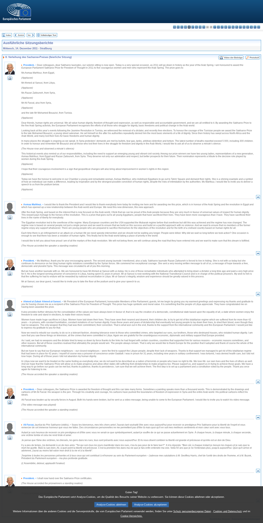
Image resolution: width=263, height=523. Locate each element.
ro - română (244, 27)
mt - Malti (229, 27)
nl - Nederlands (233, 27)
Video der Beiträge (233, 57)
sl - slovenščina (251, 27)
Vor (29, 35)
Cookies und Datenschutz (227, 511)
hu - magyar (225, 27)
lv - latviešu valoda (218, 27)
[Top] (258, 198)
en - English (200, 27)
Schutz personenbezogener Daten (192, 511)
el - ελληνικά (196, 27)
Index (8, 35)
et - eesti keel (192, 27)
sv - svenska (258, 27)
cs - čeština (181, 27)
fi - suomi (255, 27)
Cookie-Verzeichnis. (132, 516)
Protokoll (254, 57)
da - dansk (185, 27)
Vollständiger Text (48, 35)
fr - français (203, 27)
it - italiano (214, 27)
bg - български (174, 27)
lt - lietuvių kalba (222, 27)
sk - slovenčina (247, 27)
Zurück (21, 35)
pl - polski (236, 27)
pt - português (240, 27)
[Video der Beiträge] (9, 79)
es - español (178, 27)
